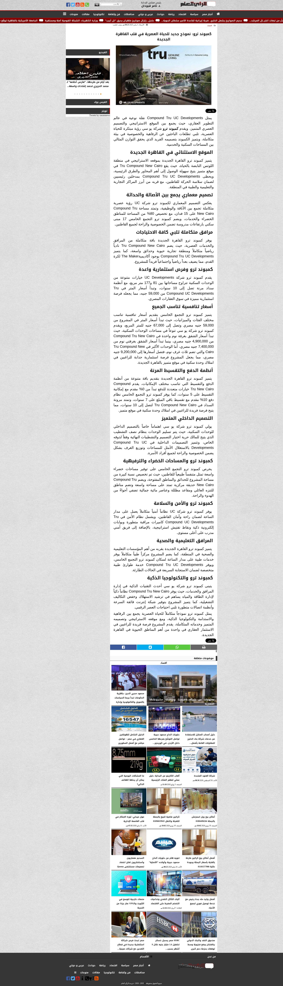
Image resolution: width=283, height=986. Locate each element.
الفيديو (103, 52)
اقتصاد (209, 26)
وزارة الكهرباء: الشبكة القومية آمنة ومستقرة (135, 20)
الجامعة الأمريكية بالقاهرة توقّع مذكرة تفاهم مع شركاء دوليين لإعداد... (60, 20)
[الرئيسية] (218, 14)
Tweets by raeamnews (99, 115)
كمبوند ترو (170, 128)
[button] (100, 94)
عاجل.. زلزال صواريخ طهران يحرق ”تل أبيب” (193, 20)
